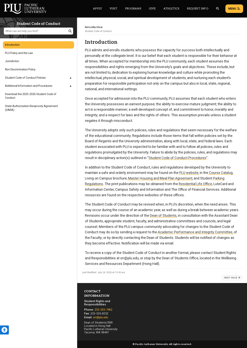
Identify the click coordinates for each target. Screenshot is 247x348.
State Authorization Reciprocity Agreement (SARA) (31, 107)
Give (152, 8)
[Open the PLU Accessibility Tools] (4, 330)
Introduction (12, 44)
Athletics (171, 8)
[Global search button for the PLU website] (217, 8)
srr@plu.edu (100, 317)
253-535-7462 (103, 309)
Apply (97, 8)
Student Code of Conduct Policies (25, 77)
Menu (232, 8)
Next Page (231, 277)
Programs (133, 8)
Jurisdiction (12, 61)
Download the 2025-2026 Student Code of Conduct (30, 96)
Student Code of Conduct (98, 31)
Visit (113, 8)
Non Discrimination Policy (20, 69)
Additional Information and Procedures (28, 85)
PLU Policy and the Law (19, 53)
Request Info (197, 8)
